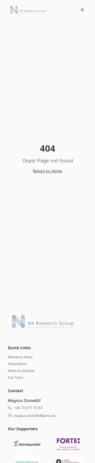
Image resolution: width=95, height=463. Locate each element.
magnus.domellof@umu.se (35, 415)
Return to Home (47, 170)
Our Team (15, 377)
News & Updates (21, 370)
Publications (17, 364)
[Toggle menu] (82, 10)
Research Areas (20, 357)
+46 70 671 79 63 (28, 408)
